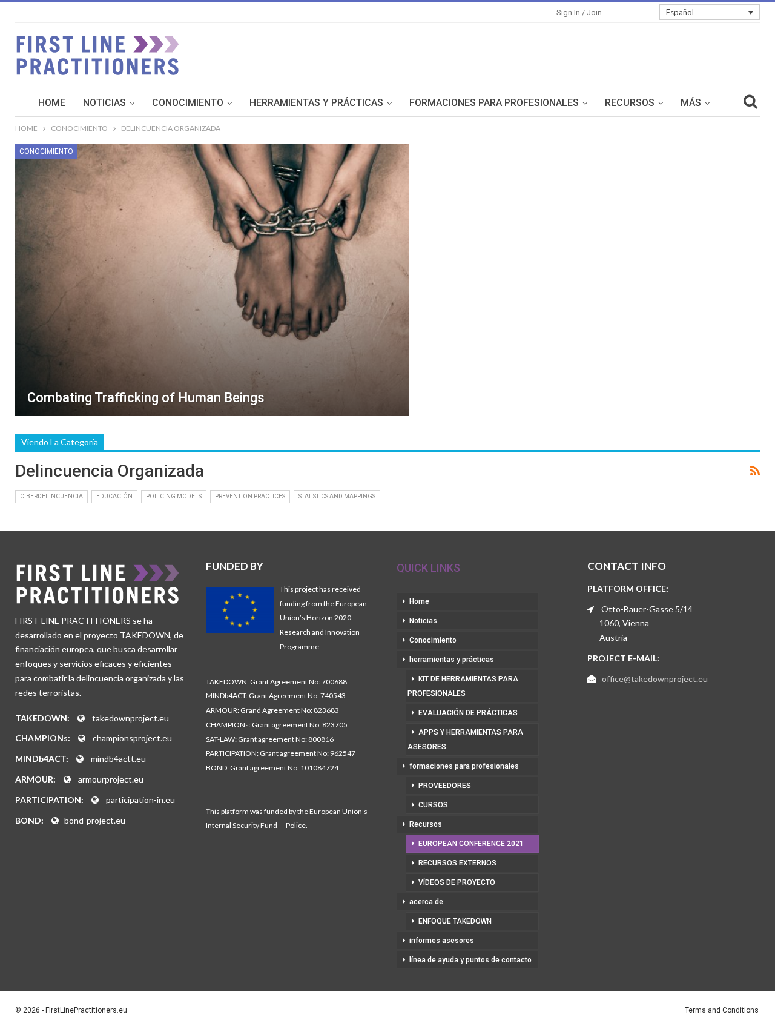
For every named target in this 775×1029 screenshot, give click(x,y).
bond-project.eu (94, 820)
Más (691, 102)
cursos (433, 805)
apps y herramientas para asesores (465, 739)
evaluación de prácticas (468, 713)
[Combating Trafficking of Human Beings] (212, 280)
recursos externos (457, 863)
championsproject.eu (132, 738)
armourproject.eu (110, 779)
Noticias (104, 102)
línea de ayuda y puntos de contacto (470, 960)
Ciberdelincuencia (51, 496)
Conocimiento (187, 102)
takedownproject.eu (130, 718)
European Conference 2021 (471, 843)
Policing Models (174, 496)
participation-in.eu (140, 800)
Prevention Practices (250, 496)
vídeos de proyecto (456, 882)
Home (51, 102)
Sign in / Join (579, 12)
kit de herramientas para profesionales (462, 686)
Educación (114, 496)
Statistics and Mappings (336, 496)
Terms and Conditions (722, 1010)
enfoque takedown (455, 921)
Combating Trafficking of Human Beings (146, 397)
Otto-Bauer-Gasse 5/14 (647, 609)
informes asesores (441, 940)
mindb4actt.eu (118, 758)
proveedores (444, 785)
